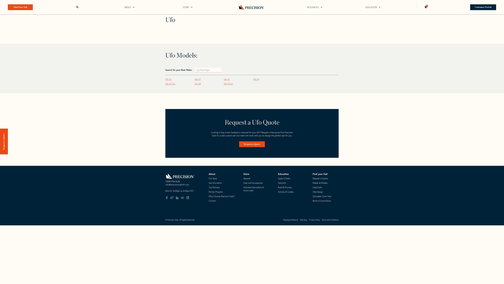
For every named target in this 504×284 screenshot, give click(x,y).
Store (186, 7)
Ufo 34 (256, 79)
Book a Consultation (322, 200)
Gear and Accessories (253, 183)
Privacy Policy (314, 220)
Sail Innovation (215, 183)
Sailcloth (282, 183)
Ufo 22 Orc (170, 83)
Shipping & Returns (290, 220)
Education (371, 7)
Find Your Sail (20, 7)
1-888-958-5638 (172, 181)
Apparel (246, 178)
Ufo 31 (227, 79)
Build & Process (285, 187)
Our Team (213, 178)
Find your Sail (320, 174)
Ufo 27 (198, 79)
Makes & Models (320, 183)
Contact (212, 200)
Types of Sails (284, 178)
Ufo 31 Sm (228, 83)
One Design (318, 192)
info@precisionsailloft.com (177, 184)
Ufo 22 (168, 79)
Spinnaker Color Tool (322, 196)
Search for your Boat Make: (179, 70)
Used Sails (317, 187)
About (127, 7)
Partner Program (216, 192)
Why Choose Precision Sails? (222, 196)
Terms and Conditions (330, 220)
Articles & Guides (286, 192)
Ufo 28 (198, 83)
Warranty (303, 220)
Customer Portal (483, 7)
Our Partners (214, 187)
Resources (313, 7)
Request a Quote (4, 141)
